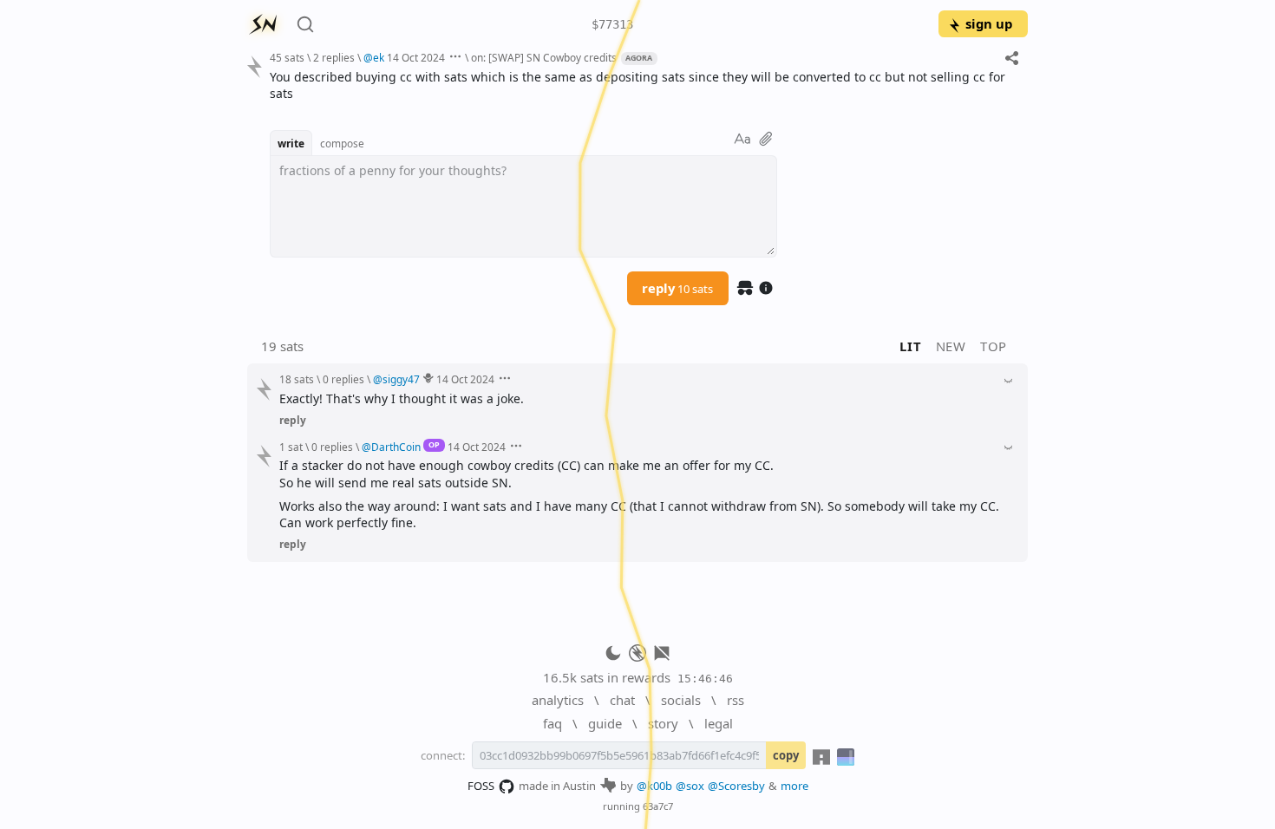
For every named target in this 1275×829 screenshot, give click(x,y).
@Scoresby (736, 785)
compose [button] (342, 143)
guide (605, 723)
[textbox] (642, 85)
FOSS (481, 785)
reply (677, 288)
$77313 (612, 24)
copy (786, 755)
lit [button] (910, 346)
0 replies (343, 379)
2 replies (334, 57)
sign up (988, 23)
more (794, 785)
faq (552, 723)
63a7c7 (658, 806)
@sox (690, 785)
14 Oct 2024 (416, 57)
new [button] (951, 346)
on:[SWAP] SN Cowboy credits (544, 57)
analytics (558, 699)
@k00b (654, 785)
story (663, 723)
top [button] (993, 346)
